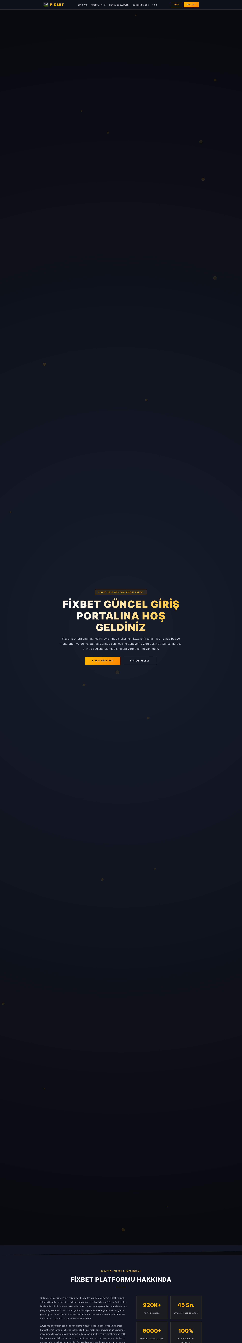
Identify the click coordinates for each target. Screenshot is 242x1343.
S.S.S (154, 5)
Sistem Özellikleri (119, 5)
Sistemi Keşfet (140, 661)
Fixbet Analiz (98, 5)
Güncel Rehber (141, 5)
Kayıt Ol (191, 5)
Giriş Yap (82, 5)
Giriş (176, 5)
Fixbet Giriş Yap (103, 660)
